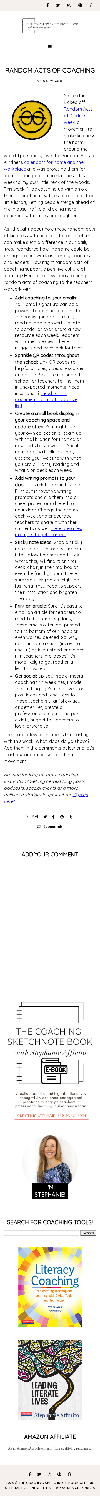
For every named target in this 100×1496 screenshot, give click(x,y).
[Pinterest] (80, 5)
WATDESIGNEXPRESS (77, 1487)
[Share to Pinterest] (62, 817)
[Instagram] (69, 5)
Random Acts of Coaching (50, 70)
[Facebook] (48, 5)
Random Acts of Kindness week (78, 115)
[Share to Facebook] (54, 817)
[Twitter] (58, 5)
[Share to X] (45, 817)
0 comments (52, 826)
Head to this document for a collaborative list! (46, 400)
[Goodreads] (91, 5)
